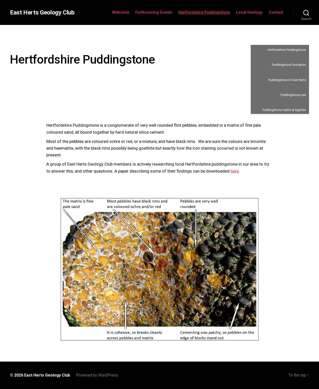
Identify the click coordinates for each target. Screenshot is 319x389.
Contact (276, 12)
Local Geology (249, 12)
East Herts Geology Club (42, 12)
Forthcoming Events (153, 12)
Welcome (120, 12)
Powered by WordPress (97, 375)
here (235, 171)
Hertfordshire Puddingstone (204, 12)
